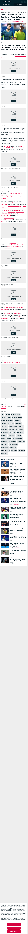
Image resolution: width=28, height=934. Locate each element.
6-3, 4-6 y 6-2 (20, 244)
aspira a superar (19, 193)
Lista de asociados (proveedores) (7, 922)
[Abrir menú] (25, 2)
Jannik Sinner (17, 313)
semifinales (18, 246)
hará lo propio (17, 206)
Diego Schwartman (10, 202)
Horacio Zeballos (17, 210)
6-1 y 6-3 (17, 56)
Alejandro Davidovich (9, 307)
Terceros (21, 914)
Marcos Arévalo (11, 212)
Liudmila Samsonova (9, 218)
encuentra (22, 195)
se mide (20, 196)
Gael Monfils (7, 313)
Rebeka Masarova (14, 195)
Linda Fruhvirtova (5, 195)
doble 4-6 (3, 221)
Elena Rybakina (7, 146)
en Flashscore (8, 248)
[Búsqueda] (22, 2)
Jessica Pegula (10, 246)
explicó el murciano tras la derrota (12, 362)
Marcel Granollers (8, 210)
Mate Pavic (8, 215)
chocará (19, 202)
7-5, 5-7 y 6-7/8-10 (10, 148)
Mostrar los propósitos (14, 931)
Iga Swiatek (13, 243)
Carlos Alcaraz (7, 403)
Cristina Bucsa (12, 193)
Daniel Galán (11, 206)
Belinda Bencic (8, 219)
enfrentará (19, 148)
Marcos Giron (4, 204)
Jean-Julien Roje (20, 212)
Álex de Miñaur (18, 307)
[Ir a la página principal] (7, 1)
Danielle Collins (12, 244)
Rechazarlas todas (14, 928)
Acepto (14, 924)
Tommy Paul (22, 404)
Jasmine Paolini (6, 196)
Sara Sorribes (14, 196)
